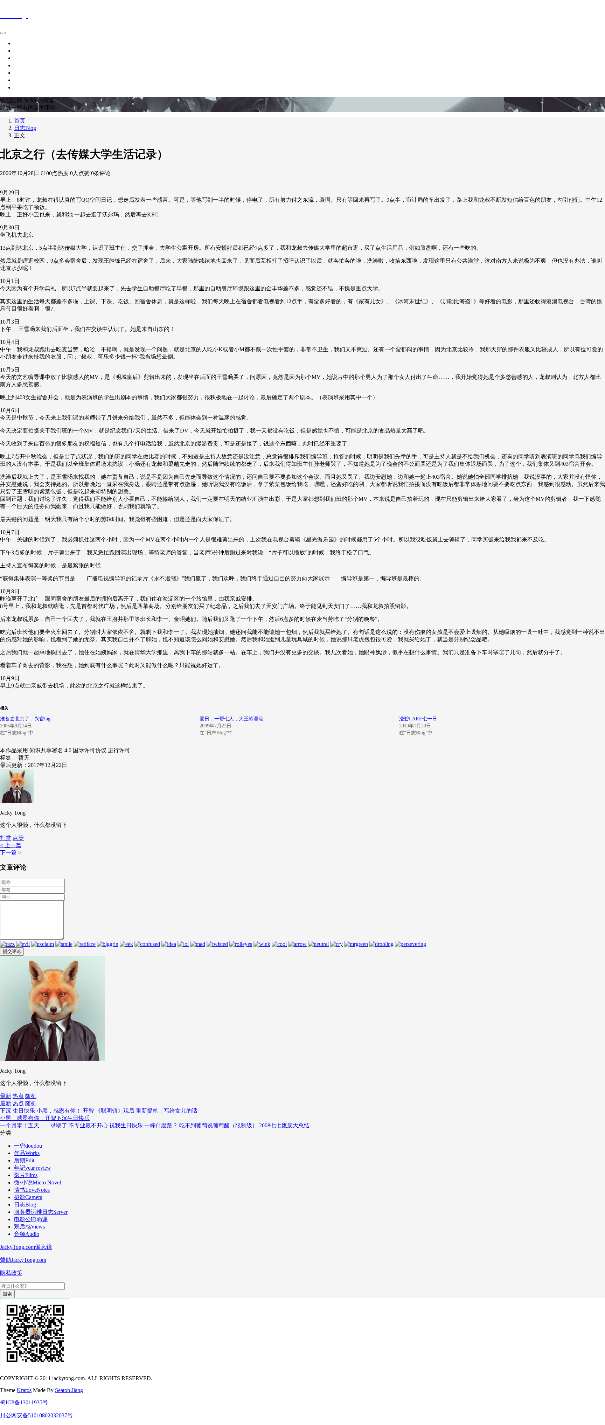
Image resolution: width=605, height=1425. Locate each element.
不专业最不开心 (88, 1125)
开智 (88, 1111)
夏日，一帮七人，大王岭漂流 (231, 718)
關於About (26, 65)
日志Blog (25, 128)
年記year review (32, 1168)
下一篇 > (10, 853)
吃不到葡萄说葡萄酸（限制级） (218, 1125)
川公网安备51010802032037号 (36, 1415)
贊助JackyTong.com (23, 1260)
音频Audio (26, 1234)
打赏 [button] (5, 838)
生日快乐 (24, 1111)
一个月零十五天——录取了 (33, 1125)
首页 (19, 43)
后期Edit (24, 1160)
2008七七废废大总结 (284, 1125)
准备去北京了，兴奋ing (25, 718)
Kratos (24, 1390)
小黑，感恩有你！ (58, 1111)
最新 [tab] (5, 1096)
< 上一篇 (10, 845)
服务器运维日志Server (41, 1212)
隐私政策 (11, 1273)
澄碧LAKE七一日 (418, 718)
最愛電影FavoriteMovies (42, 73)
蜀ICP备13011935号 (24, 1402)
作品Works (27, 1153)
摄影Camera (28, 1197)
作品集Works (29, 58)
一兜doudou (28, 1146)
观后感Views (29, 1227)
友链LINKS (28, 87)
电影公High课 (31, 1219)
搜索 (7, 1293)
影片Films (25, 1175)
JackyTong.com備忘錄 (26, 1247)
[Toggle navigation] (3, 33)
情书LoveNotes (32, 1190)
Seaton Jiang (69, 1390)
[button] (18, 838)
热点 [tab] (18, 1096)
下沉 (5, 1111)
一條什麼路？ (161, 1125)
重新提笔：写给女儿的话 (166, 1111)
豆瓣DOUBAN (32, 80)
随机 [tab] (30, 1096)
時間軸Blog (28, 51)
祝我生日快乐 (126, 1125)
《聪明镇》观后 (114, 1111)
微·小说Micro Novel (37, 1182)
